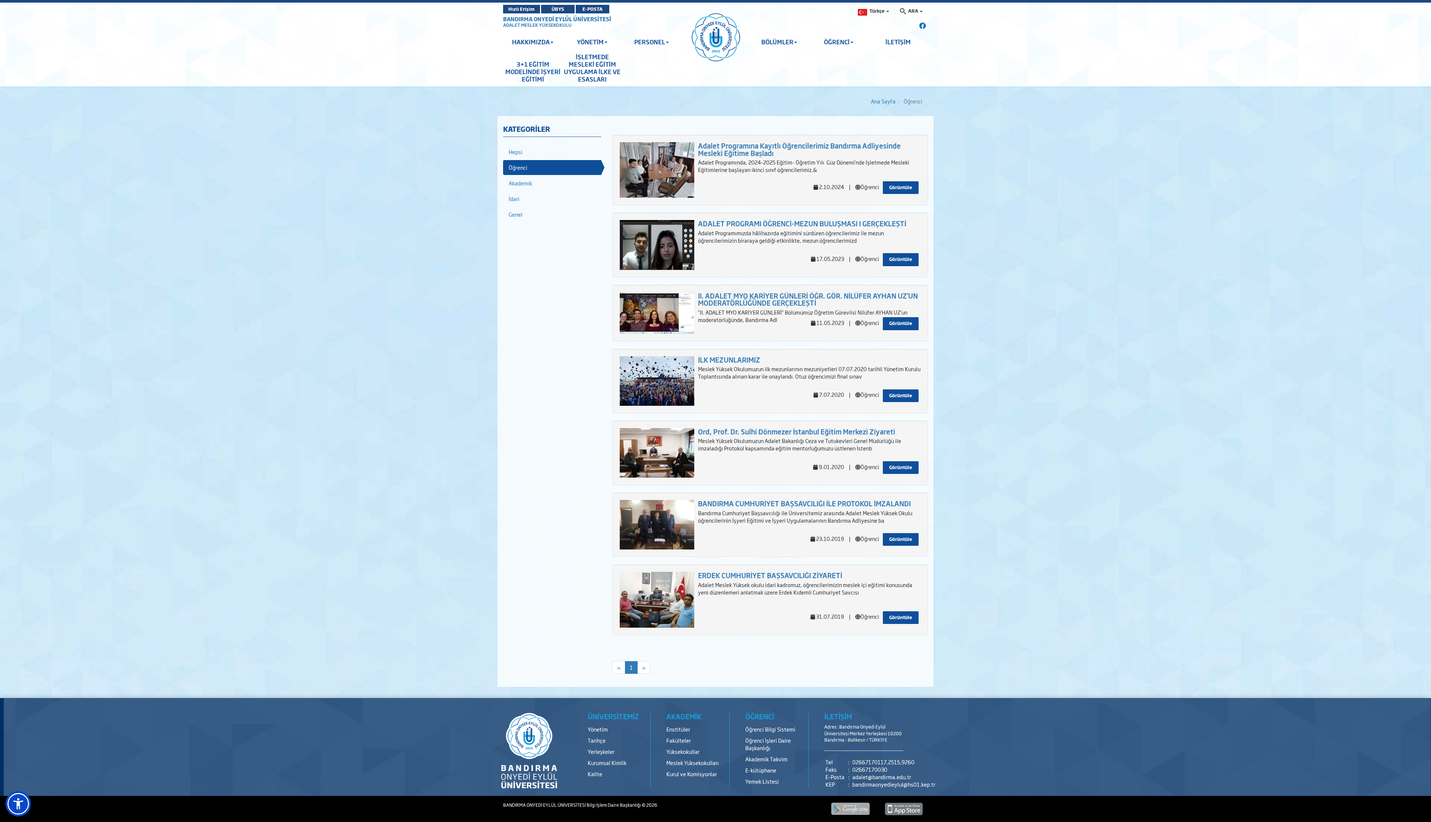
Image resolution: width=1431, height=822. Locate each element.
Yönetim (598, 729)
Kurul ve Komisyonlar (691, 774)
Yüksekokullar (682, 751)
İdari (514, 199)
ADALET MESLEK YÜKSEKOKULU (537, 25)
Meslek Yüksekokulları (692, 763)
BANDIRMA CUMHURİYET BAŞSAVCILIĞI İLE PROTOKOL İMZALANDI (804, 503)
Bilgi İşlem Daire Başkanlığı (614, 805)
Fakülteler (678, 740)
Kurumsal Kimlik (607, 763)
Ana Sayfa (883, 101)
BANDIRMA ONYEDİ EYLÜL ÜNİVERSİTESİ (557, 19)
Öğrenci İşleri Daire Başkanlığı (768, 744)
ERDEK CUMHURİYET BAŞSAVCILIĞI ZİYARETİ (770, 575)
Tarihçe (597, 740)
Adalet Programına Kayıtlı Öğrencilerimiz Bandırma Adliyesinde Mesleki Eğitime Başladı (799, 149)
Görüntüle (900, 187)
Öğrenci (518, 167)
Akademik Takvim (766, 759)
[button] (18, 804)
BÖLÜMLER (777, 41)
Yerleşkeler (601, 751)
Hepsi (515, 152)
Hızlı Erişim (521, 9)
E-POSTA (592, 9)
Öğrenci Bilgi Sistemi (770, 729)
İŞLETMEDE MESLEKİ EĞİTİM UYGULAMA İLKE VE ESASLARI (592, 67)
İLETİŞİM (898, 41)
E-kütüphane (760, 770)
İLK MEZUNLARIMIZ (729, 359)
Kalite (595, 774)
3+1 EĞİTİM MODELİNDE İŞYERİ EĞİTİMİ (532, 71)
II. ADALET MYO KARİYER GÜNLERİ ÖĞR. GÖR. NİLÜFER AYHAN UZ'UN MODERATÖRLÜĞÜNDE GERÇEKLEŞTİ (808, 299)
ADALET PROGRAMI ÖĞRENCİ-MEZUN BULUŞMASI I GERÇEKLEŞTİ (802, 223)
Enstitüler (678, 729)
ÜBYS (558, 9)
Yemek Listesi (762, 781)
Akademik (520, 183)
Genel (515, 214)
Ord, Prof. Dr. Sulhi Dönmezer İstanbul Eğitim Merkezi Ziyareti (796, 431)
